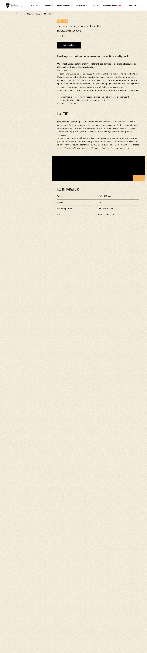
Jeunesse (11, 14)
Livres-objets (20, 14)
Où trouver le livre (69, 45)
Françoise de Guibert (64, 31)
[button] (135, 177)
